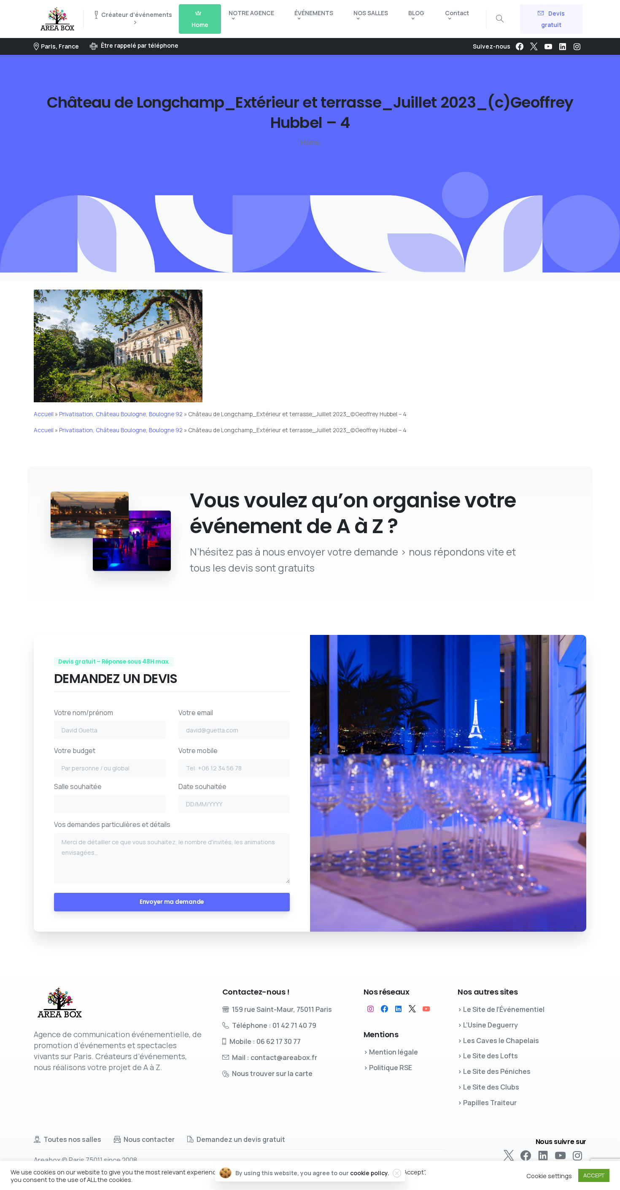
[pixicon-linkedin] (398, 1009)
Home (310, 142)
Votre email (195, 712)
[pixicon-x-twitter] (412, 1009)
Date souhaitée (202, 786)
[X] (534, 46)
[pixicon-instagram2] (370, 1009)
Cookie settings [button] (549, 1175)
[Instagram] (577, 46)
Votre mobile (198, 750)
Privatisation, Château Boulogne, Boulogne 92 (121, 414)
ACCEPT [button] (593, 1175)
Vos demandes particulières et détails (112, 824)
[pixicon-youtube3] (426, 1009)
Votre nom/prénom (83, 712)
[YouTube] (548, 46)
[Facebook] (519, 46)
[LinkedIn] (562, 46)
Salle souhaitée (78, 786)
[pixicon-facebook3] (384, 1009)
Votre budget (74, 750)
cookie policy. (369, 1173)
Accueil (44, 414)
